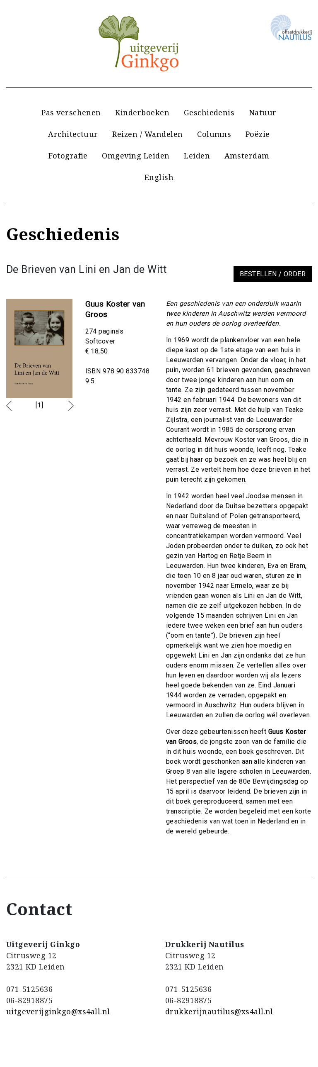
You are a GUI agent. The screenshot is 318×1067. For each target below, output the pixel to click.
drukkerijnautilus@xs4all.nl (219, 1011)
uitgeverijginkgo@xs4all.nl (58, 1011)
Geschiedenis (209, 112)
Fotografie (68, 156)
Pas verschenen (71, 112)
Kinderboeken (142, 112)
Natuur (263, 112)
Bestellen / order (273, 274)
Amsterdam (247, 156)
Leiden (197, 156)
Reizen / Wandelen (147, 134)
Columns (214, 134)
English (159, 177)
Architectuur (73, 134)
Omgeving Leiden (135, 156)
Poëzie (258, 134)
